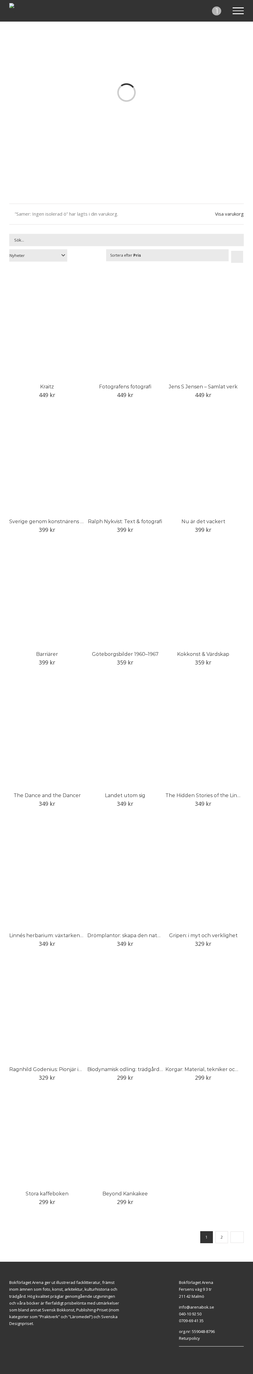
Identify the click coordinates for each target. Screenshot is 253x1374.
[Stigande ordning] (237, 257)
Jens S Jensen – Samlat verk (203, 387)
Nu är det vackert (203, 521)
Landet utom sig (125, 795)
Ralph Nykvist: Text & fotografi (125, 521)
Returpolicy (189, 1338)
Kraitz (47, 387)
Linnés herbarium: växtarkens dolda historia (62, 935)
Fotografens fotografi (125, 387)
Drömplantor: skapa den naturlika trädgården (144, 935)
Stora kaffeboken (47, 1194)
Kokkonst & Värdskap (203, 654)
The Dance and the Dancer (47, 795)
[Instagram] (215, 1350)
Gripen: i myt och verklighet (203, 935)
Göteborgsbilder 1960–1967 (125, 654)
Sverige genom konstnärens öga (49, 521)
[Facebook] (207, 1350)
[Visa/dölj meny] (238, 10)
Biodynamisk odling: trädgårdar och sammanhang (148, 1069)
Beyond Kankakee (125, 1194)
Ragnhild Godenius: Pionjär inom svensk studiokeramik (76, 1069)
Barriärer (47, 654)
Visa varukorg (229, 214)
